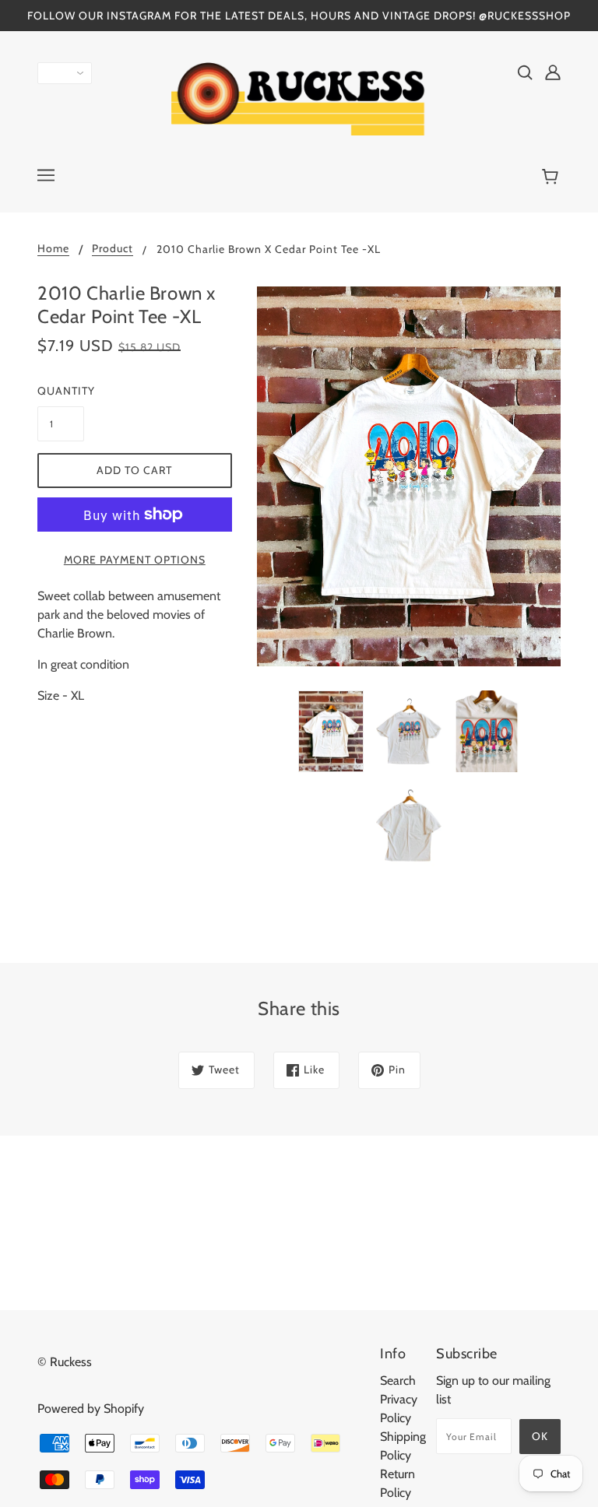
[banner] (299, 97)
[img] (525, 71)
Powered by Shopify (90, 1408)
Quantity (60, 391)
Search (398, 1380)
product (112, 249)
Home (53, 249)
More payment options (135, 560)
